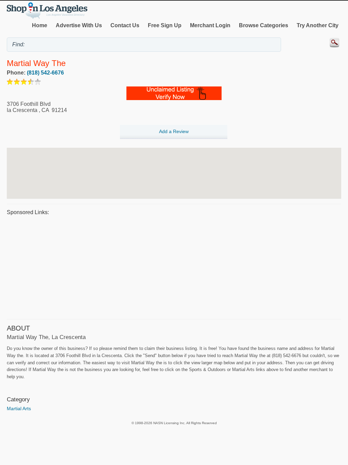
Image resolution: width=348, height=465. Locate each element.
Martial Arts (19, 408)
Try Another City (317, 25)
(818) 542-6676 (45, 73)
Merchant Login (210, 25)
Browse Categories (263, 25)
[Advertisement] (174, 266)
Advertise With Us (79, 25)
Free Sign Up (164, 25)
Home (39, 25)
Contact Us (124, 25)
